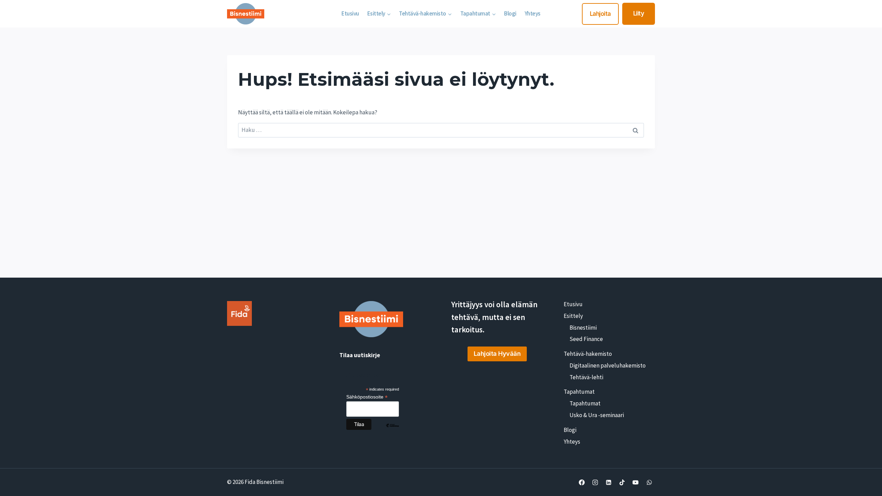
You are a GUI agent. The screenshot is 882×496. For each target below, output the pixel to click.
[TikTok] (622, 482)
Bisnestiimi (583, 327)
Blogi (510, 13)
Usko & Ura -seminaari (597, 415)
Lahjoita (600, 13)
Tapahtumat (579, 391)
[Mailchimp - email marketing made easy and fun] (392, 430)
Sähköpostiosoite (367, 397)
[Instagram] (595, 482)
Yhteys (533, 13)
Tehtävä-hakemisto (588, 354)
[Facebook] (582, 482)
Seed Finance (586, 339)
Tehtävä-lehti (586, 377)
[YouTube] (636, 482)
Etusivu (350, 13)
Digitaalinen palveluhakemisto (608, 365)
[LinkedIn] (609, 482)
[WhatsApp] (649, 482)
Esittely (573, 316)
